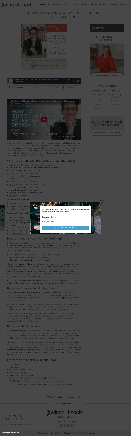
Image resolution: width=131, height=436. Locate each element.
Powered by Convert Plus (10, 433)
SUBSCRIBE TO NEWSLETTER (65, 228)
